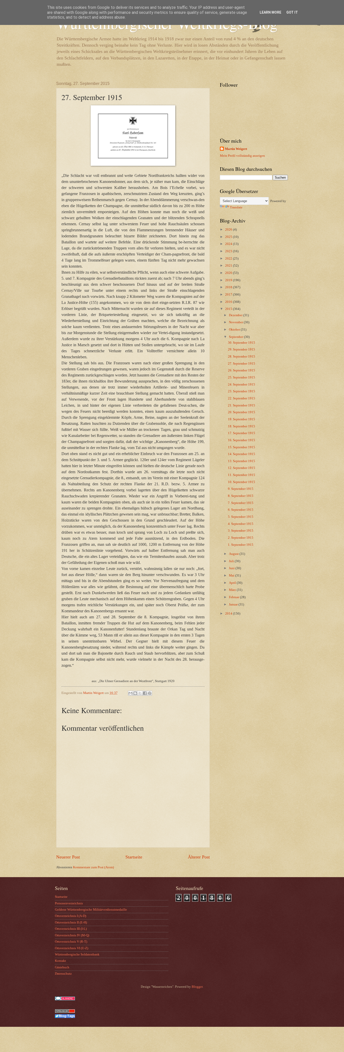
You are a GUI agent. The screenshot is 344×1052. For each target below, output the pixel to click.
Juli (232, 561)
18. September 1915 (241, 426)
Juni (232, 568)
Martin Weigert (236, 149)
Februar (234, 597)
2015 (229, 309)
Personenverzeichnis (69, 903)
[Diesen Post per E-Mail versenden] (130, 693)
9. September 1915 (240, 489)
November (236, 322)
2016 (229, 302)
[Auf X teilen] (140, 693)
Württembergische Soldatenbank (77, 954)
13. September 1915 (241, 461)
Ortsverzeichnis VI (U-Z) (71, 948)
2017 (229, 294)
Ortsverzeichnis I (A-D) (70, 916)
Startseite (133, 856)
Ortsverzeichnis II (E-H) (71, 922)
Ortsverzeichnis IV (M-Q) (72, 935)
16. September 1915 (241, 440)
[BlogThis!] (135, 693)
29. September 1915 (241, 349)
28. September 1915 (241, 356)
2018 (229, 287)
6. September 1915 (240, 510)
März (233, 590)
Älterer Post (199, 856)
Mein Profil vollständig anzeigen (242, 155)
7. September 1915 (240, 503)
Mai (232, 575)
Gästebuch (62, 967)
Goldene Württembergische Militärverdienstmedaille (91, 909)
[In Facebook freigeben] (144, 693)
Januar (233, 604)
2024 (229, 244)
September (236, 337)
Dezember (236, 315)
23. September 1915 (241, 391)
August (234, 554)
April (233, 583)
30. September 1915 (241, 342)
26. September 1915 (241, 370)
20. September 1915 (241, 412)
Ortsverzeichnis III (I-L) (71, 929)
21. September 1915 (241, 405)
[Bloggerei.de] (65, 999)
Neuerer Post (68, 856)
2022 (229, 258)
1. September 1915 (240, 545)
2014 (229, 613)
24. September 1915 (241, 384)
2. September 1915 (240, 537)
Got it (292, 12)
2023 (229, 251)
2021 (229, 265)
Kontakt (60, 961)
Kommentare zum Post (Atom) (93, 867)
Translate (236, 207)
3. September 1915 (240, 530)
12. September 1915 (241, 468)
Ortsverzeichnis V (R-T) (71, 941)
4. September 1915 (240, 524)
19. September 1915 (241, 419)
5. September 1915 (240, 517)
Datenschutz (63, 973)
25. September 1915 (241, 377)
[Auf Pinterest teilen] (149, 693)
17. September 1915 (241, 433)
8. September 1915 (240, 496)
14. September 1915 (241, 454)
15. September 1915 (241, 447)
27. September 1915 (241, 363)
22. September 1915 (241, 398)
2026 (229, 229)
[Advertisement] (251, 667)
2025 (229, 237)
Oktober (235, 329)
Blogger (197, 987)
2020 (229, 273)
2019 (229, 280)
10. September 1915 (241, 482)
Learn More (270, 12)
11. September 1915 (241, 475)
